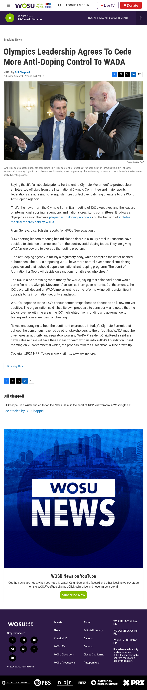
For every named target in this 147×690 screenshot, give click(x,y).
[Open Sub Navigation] (92, 5)
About (87, 622)
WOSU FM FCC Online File (125, 623)
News (57, 630)
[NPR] (65, 682)
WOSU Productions (64, 662)
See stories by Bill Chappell (24, 411)
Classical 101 (61, 638)
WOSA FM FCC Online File (125, 632)
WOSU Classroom (64, 654)
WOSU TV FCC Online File (125, 641)
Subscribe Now (73, 595)
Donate (132, 5)
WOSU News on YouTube (73, 576)
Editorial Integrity (93, 630)
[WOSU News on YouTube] (73, 498)
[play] (10, 18)
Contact (88, 646)
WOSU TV (59, 646)
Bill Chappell (22, 72)
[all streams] (141, 18)
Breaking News (13, 39)
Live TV (109, 5)
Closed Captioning (94, 654)
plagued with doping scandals (70, 217)
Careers (88, 638)
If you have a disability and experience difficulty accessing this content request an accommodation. (126, 655)
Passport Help (91, 662)
